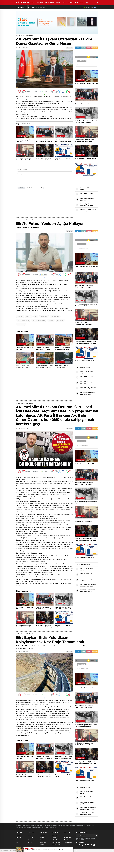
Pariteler (42, 837)
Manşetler (42, 835)
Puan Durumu (67, 839)
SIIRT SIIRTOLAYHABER (39, 320)
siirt (36, 316)
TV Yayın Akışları (56, 844)
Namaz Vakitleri (56, 842)
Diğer (81, 2)
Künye (86, 2)
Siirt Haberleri (49, 2)
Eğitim (64, 2)
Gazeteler (54, 835)
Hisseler (42, 839)
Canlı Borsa (30, 837)
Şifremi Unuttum (68, 842)
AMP (65, 835)
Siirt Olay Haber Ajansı (23, 320)
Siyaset (70, 2)
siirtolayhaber (21, 324)
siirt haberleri (44, 316)
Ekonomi (58, 2)
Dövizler (42, 844)
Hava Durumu (55, 837)
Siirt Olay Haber (20, 35)
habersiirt (28, 316)
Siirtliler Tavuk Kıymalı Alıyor (42, 7)
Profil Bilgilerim (67, 837)
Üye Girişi (18, 835)
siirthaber (51, 320)
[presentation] (26, 7)
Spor (76, 2)
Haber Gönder (55, 839)
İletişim (17, 842)
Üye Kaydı (18, 837)
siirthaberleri (60, 320)
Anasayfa (40, 2)
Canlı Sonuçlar (31, 839)
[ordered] (35, 188)
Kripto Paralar (43, 842)
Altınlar (29, 835)
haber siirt (20, 316)
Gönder (21, 187)
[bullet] (38, 188)
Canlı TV (30, 842)
